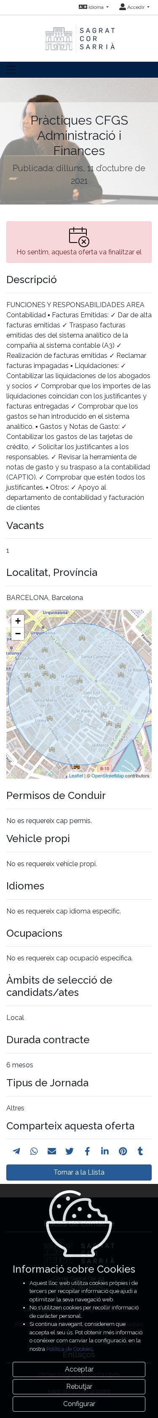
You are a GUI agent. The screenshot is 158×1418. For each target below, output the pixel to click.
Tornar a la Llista (79, 1172)
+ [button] (18, 621)
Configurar (79, 1404)
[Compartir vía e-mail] (52, 1151)
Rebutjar (79, 1387)
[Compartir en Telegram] (16, 1151)
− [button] (18, 633)
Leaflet (76, 775)
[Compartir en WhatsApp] (34, 1151)
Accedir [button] (136, 7)
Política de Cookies (69, 1349)
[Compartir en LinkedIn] (105, 1151)
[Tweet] (69, 1151)
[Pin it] (123, 1151)
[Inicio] (79, 34)
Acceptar (79, 1369)
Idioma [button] (96, 7)
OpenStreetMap (107, 775)
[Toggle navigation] (11, 70)
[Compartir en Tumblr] (140, 1151)
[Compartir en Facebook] (87, 1151)
